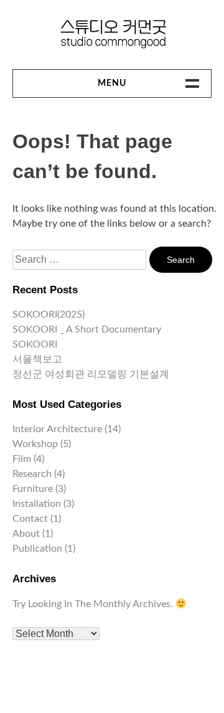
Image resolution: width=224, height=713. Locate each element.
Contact (30, 519)
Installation (36, 504)
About (26, 534)
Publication (37, 549)
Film (21, 459)
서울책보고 (37, 359)
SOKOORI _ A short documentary (86, 329)
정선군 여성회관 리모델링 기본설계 (90, 374)
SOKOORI (34, 344)
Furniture (32, 489)
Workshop (35, 444)
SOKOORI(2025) (48, 314)
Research (32, 474)
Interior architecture (57, 429)
